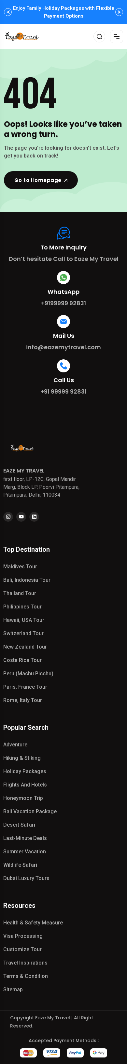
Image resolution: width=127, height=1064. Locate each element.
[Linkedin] (34, 517)
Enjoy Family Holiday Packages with (63, 12)
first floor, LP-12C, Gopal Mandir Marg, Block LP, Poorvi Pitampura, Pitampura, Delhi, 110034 (41, 487)
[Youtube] (21, 517)
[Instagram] (8, 517)
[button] (8, 12)
